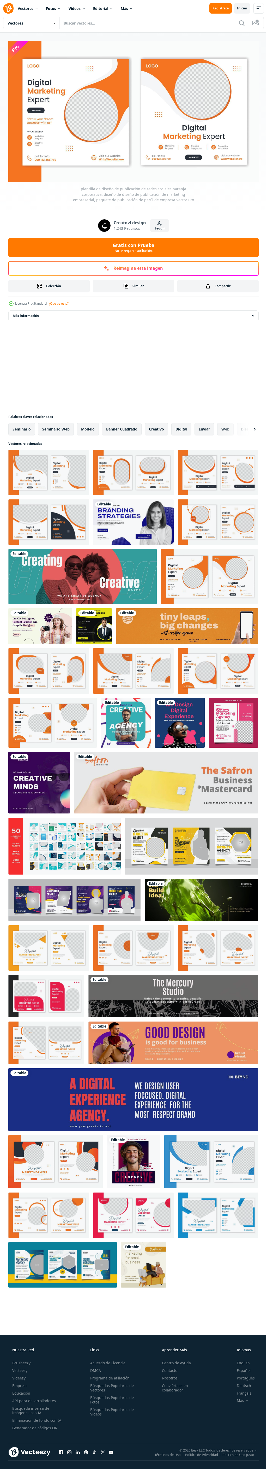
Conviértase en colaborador (172, 1385)
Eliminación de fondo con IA (36, 1417)
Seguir (158, 226)
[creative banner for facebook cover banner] (201, 898)
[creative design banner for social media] (173, 1040)
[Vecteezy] (8, 8)
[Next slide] (246, 427)
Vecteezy (19, 1368)
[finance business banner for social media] (166, 780)
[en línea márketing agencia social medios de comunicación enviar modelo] (233, 721)
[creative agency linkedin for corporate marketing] (173, 994)
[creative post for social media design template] (126, 721)
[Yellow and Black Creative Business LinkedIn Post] (94, 624)
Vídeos (75, 8)
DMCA (94, 1368)
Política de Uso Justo (234, 1452)
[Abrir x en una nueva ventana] (103, 1450)
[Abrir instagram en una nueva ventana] (69, 1450)
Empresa (19, 1383)
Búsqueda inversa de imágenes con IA (30, 1408)
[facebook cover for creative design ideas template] (82, 574)
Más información (26, 313)
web (225, 426)
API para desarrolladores (33, 1398)
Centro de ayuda (173, 1360)
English (239, 1360)
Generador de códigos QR (34, 1425)
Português (242, 1375)
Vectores (25, 8)
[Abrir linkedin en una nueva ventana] (78, 1450)
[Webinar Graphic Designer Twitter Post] (40, 624)
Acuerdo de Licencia (106, 1360)
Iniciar (238, 8)
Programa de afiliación (108, 1375)
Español (240, 1368)
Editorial (100, 8)
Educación (21, 1390)
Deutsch (240, 1383)
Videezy (18, 1375)
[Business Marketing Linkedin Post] (143, 1262)
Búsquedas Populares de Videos (110, 1409)
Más (124, 8)
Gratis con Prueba (132, 245)
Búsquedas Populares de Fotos (110, 1397)
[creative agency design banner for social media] (187, 624)
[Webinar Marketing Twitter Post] (133, 520)
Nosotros (167, 1375)
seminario (22, 426)
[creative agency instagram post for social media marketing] (39, 780)
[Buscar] (238, 23)
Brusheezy (21, 1360)
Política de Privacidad (197, 1452)
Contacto (167, 1368)
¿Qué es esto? (59, 301)
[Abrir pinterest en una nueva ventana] (86, 1450)
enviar (204, 426)
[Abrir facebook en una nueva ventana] (61, 1450)
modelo (88, 426)
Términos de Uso (164, 1452)
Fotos (51, 8)
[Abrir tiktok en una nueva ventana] (94, 1450)
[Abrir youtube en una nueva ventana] (111, 1450)
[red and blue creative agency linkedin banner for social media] (133, 1097)
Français (240, 1390)
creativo (156, 426)
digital (181, 426)
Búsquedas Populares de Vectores (110, 1385)
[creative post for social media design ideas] (180, 721)
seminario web (56, 426)
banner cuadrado (121, 426)
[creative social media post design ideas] (133, 1159)
